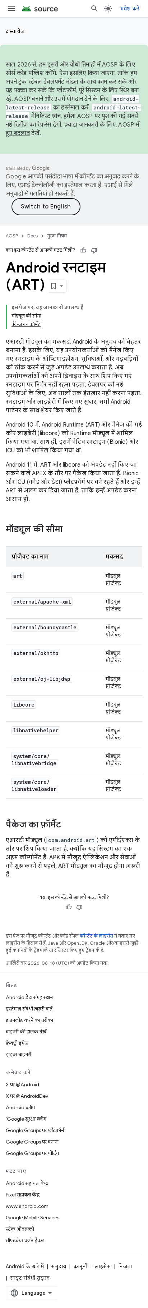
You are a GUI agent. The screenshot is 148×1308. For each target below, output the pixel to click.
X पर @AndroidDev (27, 1096)
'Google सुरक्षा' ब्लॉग (26, 1119)
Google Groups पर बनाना (32, 1142)
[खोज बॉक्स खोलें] (94, 8)
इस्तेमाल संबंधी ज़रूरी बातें (29, 1008)
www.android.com (27, 1206)
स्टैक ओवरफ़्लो (20, 1229)
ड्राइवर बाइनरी (18, 1054)
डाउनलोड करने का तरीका (29, 1020)
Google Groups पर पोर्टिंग (32, 1153)
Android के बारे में (25, 1266)
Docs (32, 236)
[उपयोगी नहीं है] (94, 250)
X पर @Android (22, 1084)
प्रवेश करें (130, 8)
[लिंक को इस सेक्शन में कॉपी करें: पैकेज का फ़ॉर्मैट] (68, 825)
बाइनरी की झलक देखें (26, 1031)
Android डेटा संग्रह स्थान (29, 997)
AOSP (12, 236)
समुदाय (58, 1266)
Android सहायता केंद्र (27, 1183)
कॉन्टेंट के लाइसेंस (96, 936)
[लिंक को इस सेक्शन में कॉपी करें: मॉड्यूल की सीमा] (70, 530)
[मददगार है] (83, 250)
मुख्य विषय (57, 236)
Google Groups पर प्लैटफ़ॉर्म (35, 1130)
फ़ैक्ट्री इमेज (17, 1043)
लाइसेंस (102, 1266)
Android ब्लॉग (20, 1107)
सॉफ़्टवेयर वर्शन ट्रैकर (25, 1240)
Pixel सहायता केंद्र (23, 1194)
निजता (125, 1266)
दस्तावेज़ (15, 31)
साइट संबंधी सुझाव (30, 1278)
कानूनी (80, 1266)
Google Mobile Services (32, 1217)
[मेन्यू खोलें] (11, 8)
